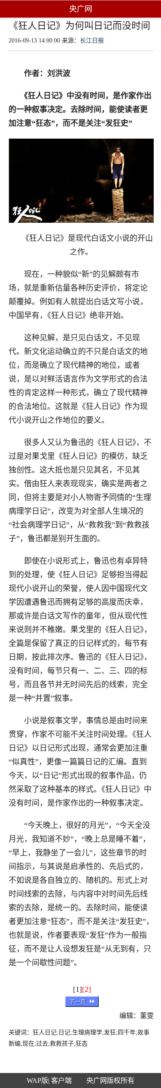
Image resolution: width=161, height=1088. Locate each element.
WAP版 (37, 1080)
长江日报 (92, 40)
